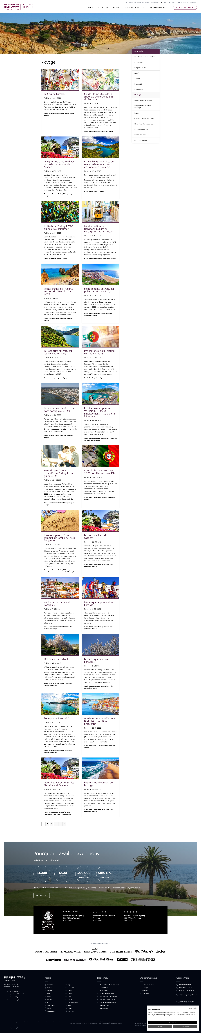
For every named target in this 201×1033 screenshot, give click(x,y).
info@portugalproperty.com (188, 995)
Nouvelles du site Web (143, 100)
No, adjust (185, 1026)
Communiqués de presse (144, 118)
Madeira (49, 999)
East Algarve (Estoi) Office (108, 1002)
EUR (172, 2)
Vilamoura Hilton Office (107, 999)
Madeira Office (104, 1005)
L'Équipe (145, 987)
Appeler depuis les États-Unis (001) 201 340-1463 (143, 2)
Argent (137, 79)
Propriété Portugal (141, 129)
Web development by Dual (12, 1028)
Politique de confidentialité (15, 994)
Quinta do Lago (73, 1002)
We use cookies (154, 1010)
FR (165, 2)
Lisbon (49, 996)
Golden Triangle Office (107, 993)
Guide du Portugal (135, 8)
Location (103, 8)
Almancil (50, 987)
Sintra (49, 1008)
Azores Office (104, 1008)
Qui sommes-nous (159, 8)
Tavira (70, 1008)
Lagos (70, 993)
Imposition (138, 89)
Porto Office (104, 990)
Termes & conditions (13, 991)
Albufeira (50, 985)
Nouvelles (139, 51)
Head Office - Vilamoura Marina (110, 985)
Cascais (49, 990)
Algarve (70, 985)
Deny (160, 1026)
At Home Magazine (141, 140)
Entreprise (138, 62)
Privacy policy (192, 1008)
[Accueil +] (18, 7)
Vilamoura (71, 1011)
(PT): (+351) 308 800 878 (186, 990)
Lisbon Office (104, 987)
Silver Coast (51, 1005)
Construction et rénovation (144, 57)
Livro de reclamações (13, 1000)
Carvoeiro (71, 987)
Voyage (137, 95)
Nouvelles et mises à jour (144, 124)
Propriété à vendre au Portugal (142, 107)
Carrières (145, 990)
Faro (48, 993)
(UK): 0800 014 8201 (185, 985)
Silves (69, 1005)
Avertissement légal (13, 997)
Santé (136, 73)
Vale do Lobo (51, 1011)
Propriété (138, 84)
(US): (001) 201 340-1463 (186, 987)
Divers (136, 113)
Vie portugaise (140, 68)
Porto (49, 1002)
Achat (90, 8)
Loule (69, 996)
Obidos (70, 999)
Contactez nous (184, 8)
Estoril (70, 990)
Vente (116, 8)
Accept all (172, 1022)
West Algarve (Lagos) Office (108, 996)
